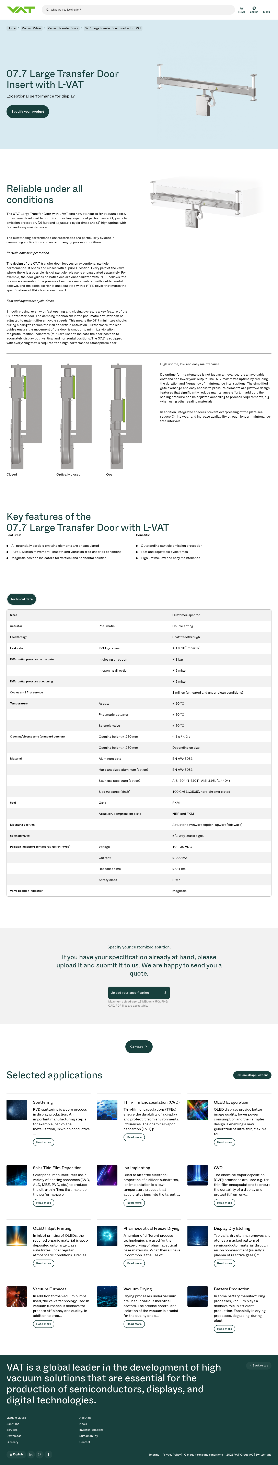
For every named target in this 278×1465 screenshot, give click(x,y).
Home (11, 28)
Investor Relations (91, 1430)
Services (12, 1430)
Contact (136, 1047)
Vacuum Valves (31, 28)
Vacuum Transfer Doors (63, 28)
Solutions (13, 1424)
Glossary (12, 1442)
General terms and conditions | (204, 1454)
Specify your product (27, 111)
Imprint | (154, 1454)
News (83, 1424)
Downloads (14, 1436)
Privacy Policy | (172, 1454)
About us (85, 1418)
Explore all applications (252, 1075)
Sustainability (88, 1436)
